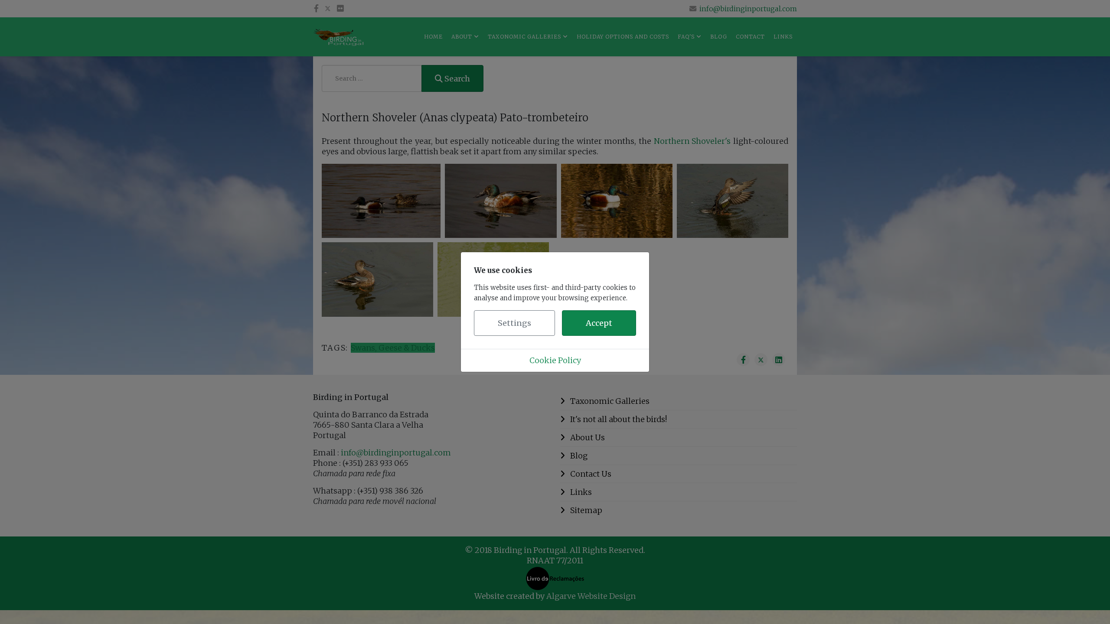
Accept (599, 323)
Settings (514, 323)
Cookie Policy (555, 360)
